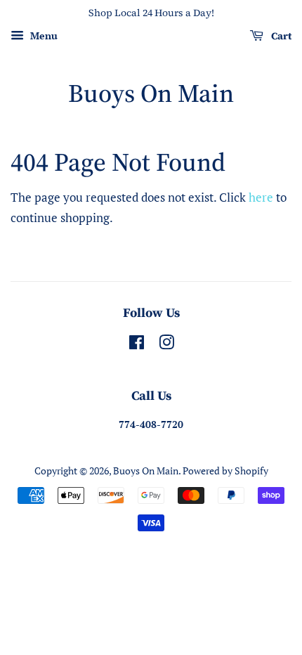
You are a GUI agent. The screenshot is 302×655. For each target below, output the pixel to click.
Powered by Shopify (225, 470)
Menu (42, 35)
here (261, 197)
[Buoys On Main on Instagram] (166, 344)
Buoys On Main (151, 93)
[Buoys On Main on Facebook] (137, 344)
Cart (280, 36)
